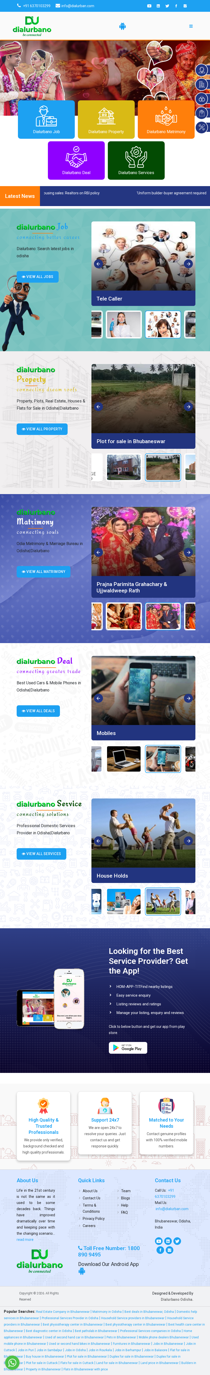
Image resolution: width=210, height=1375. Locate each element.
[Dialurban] (32, 26)
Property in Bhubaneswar (43, 1369)
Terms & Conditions (91, 1208)
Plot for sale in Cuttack (42, 1363)
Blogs (125, 1198)
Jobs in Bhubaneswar (168, 1344)
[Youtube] (149, 6)
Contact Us (91, 1198)
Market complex (116, 441)
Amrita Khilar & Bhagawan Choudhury (141, 584)
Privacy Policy (94, 1219)
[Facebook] (176, 6)
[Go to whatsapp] (12, 1363)
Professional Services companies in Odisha (150, 1331)
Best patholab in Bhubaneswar (96, 1331)
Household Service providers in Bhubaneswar (132, 1318)
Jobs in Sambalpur (49, 1350)
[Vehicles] (143, 690)
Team (126, 1191)
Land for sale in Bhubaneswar (117, 1363)
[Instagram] (185, 6)
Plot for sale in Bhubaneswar (87, 1356)
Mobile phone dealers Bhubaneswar (164, 1337)
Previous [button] (98, 264)
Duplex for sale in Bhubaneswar (132, 1356)
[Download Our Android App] (122, 26)
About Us (90, 1191)
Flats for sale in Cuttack (76, 1363)
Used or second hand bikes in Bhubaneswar (79, 1344)
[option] (143, 263)
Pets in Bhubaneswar (121, 1337)
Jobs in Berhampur (128, 1350)
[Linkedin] (158, 6)
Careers (89, 1226)
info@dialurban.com (172, 1209)
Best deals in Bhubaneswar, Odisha (149, 1312)
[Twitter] (167, 6)
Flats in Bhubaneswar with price (86, 1369)
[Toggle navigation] (191, 26)
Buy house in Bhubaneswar (45, 1356)
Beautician (109, 299)
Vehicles (107, 733)
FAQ (124, 1212)
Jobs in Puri (26, 1350)
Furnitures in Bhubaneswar (131, 1344)
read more (25, 1240)
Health (105, 876)
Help (124, 1205)
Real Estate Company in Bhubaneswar (63, 1312)
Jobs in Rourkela (100, 1350)
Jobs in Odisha (75, 1350)
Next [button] (188, 264)
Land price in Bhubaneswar (159, 1363)
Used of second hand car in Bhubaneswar (74, 1337)
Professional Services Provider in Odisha (70, 1318)
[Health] (143, 833)
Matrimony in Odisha (107, 1312)
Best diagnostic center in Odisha (49, 1331)
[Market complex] (143, 398)
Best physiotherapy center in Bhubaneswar (73, 1324)
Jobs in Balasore (155, 1350)
